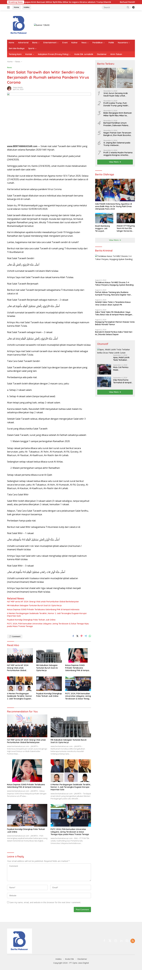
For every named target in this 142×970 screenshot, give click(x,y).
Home (16, 7)
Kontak (28, 54)
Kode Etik (69, 959)
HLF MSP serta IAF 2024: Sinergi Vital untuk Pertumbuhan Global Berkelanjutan (43, 601)
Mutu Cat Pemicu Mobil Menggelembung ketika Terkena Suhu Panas (122, 368)
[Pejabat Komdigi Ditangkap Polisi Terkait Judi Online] (49, 683)
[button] (128, 7)
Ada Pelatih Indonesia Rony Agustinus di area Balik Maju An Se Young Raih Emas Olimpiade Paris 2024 (113, 206)
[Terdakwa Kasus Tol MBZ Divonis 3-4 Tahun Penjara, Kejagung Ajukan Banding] (115, 266)
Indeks (26, 7)
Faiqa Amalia (18, 87)
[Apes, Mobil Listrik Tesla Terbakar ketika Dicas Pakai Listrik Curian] (115, 351)
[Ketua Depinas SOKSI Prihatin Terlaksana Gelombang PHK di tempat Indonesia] (78, 655)
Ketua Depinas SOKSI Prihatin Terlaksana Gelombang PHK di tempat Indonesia (43, 609)
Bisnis (34, 42)
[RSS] (132, 941)
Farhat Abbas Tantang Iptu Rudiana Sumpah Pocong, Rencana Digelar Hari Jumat (113, 293)
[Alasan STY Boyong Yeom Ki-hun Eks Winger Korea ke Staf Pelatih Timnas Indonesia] (126, 218)
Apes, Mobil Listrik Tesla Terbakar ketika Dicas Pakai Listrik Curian (121, 358)
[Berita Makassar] (19, 25)
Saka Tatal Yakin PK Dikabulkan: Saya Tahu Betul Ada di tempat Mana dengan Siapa (113, 313)
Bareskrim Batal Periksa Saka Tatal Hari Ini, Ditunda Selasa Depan (113, 333)
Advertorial (23, 42)
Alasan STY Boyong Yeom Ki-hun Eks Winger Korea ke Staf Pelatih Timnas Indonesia (126, 228)
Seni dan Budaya (16, 48)
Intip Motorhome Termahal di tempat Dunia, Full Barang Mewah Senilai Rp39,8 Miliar (123, 381)
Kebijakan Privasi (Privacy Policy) (53, 54)
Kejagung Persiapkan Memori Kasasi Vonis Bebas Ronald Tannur (115, 323)
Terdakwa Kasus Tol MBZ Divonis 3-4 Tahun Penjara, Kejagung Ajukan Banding (114, 283)
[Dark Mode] (133, 7)
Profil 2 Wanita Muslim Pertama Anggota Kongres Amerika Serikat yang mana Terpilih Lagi (118, 153)
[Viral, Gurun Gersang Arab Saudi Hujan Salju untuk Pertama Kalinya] (115, 78)
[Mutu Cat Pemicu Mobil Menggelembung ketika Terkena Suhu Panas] (104, 369)
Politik (111, 42)
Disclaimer (102, 54)
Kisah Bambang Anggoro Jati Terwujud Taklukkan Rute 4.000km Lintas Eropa (102, 228)
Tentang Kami (15, 54)
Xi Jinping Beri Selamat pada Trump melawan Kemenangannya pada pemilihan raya (116, 143)
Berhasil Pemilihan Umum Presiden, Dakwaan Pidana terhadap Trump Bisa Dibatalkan (115, 124)
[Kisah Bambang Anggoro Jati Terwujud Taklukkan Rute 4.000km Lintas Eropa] (104, 218)
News (84, 42)
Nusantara (123, 42)
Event (65, 42)
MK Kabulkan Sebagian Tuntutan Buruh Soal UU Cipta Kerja (34, 605)
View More (114, 162)
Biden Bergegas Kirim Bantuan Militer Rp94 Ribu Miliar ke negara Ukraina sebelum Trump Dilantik (117, 114)
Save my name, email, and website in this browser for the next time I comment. (45, 902)
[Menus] (9, 7)
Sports (31, 48)
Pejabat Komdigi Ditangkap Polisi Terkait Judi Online (31, 620)
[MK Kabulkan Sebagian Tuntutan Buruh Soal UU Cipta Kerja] (49, 655)
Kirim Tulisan (116, 54)
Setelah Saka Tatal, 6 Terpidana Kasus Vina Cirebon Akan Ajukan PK (113, 303)
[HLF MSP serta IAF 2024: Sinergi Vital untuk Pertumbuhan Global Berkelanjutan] (20, 655)
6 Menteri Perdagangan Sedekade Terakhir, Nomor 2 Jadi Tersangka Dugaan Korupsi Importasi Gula (47, 614)
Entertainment (49, 42)
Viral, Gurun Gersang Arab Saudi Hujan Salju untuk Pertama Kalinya (115, 94)
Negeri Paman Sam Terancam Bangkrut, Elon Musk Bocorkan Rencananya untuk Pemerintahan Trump (117, 133)
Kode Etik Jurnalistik (83, 54)
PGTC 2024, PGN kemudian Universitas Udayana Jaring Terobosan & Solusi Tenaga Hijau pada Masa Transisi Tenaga (48, 624)
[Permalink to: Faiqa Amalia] (9, 88)
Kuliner (74, 42)
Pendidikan (97, 42)
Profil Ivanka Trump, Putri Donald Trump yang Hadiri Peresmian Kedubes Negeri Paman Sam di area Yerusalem (117, 104)
